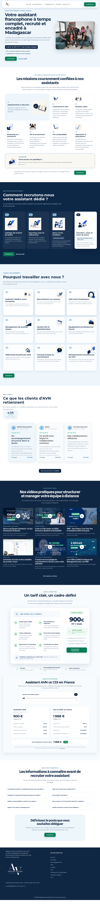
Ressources (66, 4)
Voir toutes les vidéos (50, 576)
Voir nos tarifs (22, 58)
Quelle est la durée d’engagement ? (19, 807)
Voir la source (62, 748)
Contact (53, 867)
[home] (10, 4)
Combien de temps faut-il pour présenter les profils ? (24, 795)
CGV (52, 877)
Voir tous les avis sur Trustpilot (50, 471)
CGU (52, 870)
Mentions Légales (56, 875)
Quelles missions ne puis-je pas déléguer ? (65, 807)
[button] (38, 4)
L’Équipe (58, 4)
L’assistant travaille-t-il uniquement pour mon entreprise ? (26, 789)
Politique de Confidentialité (59, 872)
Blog (52, 865)
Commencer (90, 4)
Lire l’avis (29, 457)
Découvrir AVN (20, 254)
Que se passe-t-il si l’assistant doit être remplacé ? (68, 801)
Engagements (49, 4)
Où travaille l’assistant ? (60, 795)
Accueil (28, 4)
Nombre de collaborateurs (49, 694)
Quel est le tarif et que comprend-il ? (64, 789)
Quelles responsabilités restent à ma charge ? (22, 801)
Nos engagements (56, 862)
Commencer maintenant (78, 650)
